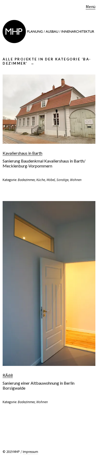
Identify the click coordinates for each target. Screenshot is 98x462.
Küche (40, 180)
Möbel (51, 180)
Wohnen (76, 180)
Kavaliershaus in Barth (22, 153)
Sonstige (62, 180)
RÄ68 (8, 375)
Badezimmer (26, 180)
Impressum (30, 451)
